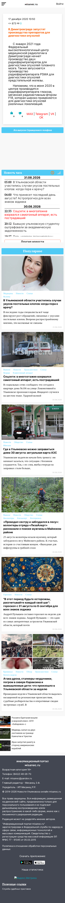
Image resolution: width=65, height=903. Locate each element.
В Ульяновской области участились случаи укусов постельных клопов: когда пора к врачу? (32, 304)
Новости (20, 293)
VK (52, 114)
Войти (59, 3)
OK (41, 117)
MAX (30, 114)
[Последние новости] (52, 173)
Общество (18, 442)
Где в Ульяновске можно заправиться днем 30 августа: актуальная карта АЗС (30, 451)
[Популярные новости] (58, 173)
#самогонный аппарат (23, 373)
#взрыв (6, 373)
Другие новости (32, 241)
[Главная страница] (31, 4)
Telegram (41, 114)
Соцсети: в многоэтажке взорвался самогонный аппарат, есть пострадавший (31, 378)
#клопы (6, 297)
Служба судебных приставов (16, 889)
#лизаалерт (22, 518)
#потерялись (35, 518)
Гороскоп (7, 594)
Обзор (29, 672)
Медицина (8, 293)
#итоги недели (10, 675)
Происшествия (30, 370)
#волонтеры (8, 518)
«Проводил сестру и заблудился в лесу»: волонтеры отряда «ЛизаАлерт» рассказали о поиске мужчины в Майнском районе (32, 527)
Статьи (30, 293)
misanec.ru (55, 791)
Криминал (8, 672)
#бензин (7, 445)
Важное (6, 370)
